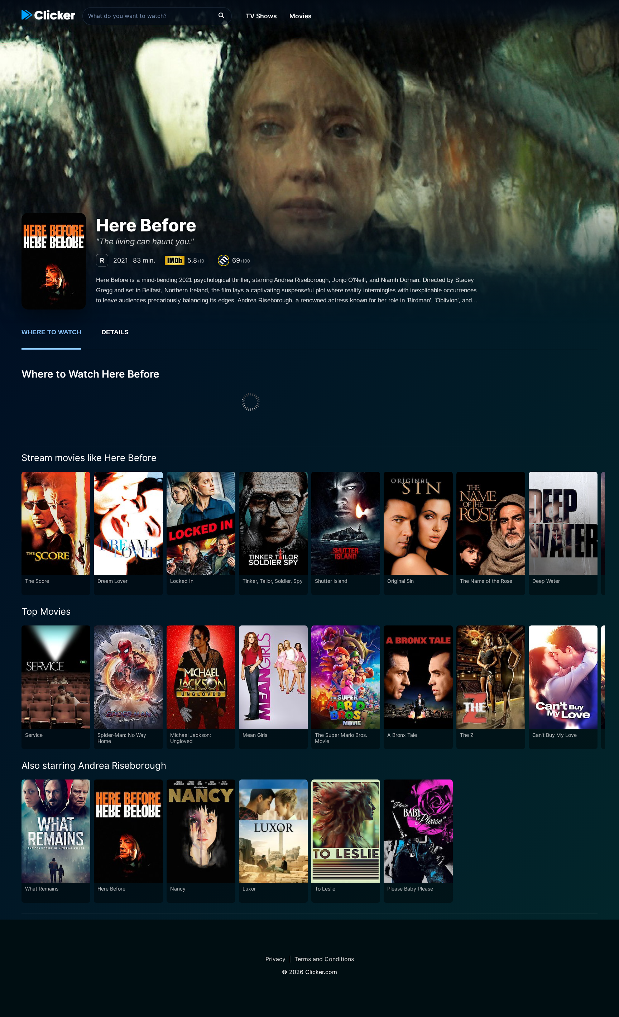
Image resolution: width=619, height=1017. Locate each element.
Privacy (275, 959)
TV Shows (261, 16)
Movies (300, 16)
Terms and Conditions (324, 959)
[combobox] (157, 16)
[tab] (56, 336)
